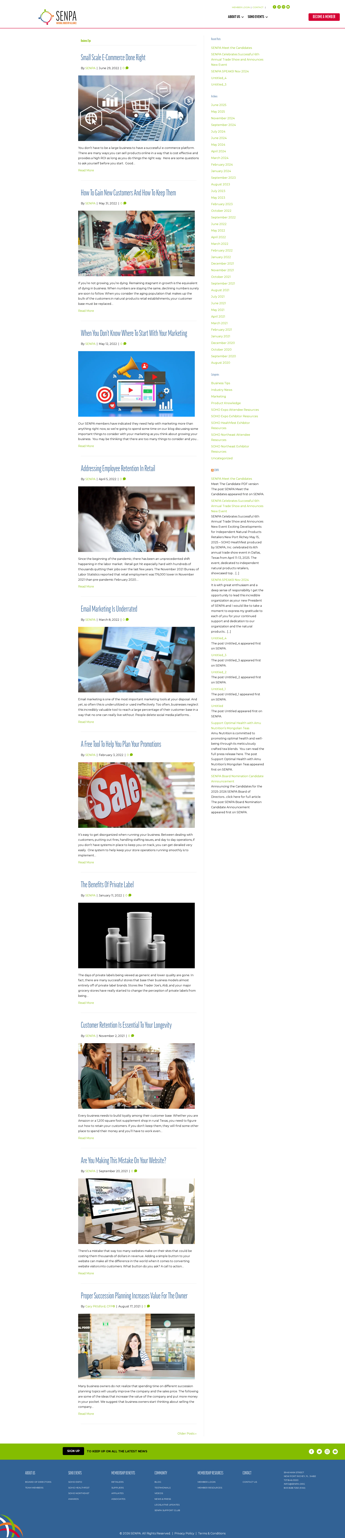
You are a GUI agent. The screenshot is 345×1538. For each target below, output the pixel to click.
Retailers (117, 1482)
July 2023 (218, 191)
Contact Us (250, 1482)
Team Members (34, 1487)
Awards (73, 1499)
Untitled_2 (219, 672)
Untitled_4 (218, 78)
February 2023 (222, 204)
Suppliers (117, 1487)
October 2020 (221, 349)
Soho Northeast (78, 1493)
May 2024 (218, 144)
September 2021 (223, 283)
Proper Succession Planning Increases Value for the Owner (134, 1296)
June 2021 (218, 303)
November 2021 (222, 270)
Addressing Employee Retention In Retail (118, 469)
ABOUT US (234, 17)
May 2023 (218, 197)
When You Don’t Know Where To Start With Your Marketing (134, 334)
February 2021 (221, 329)
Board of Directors (38, 1482)
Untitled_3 (218, 84)
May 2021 (217, 310)
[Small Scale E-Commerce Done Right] (136, 108)
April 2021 (218, 316)
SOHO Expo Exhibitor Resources (234, 416)
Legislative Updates (167, 1504)
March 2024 (219, 158)
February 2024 (222, 164)
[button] (242, 17)
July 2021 (218, 296)
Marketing (218, 396)
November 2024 (223, 118)
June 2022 (219, 224)
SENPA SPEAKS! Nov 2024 (230, 71)
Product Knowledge (226, 403)
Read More (86, 170)
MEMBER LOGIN (241, 7)
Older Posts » (187, 1433)
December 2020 (223, 343)
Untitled (217, 706)
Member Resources (210, 1487)
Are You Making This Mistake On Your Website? (123, 1161)
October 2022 (221, 210)
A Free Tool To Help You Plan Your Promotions (121, 745)
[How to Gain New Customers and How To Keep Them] (136, 243)
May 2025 (218, 111)
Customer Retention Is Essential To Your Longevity (126, 1025)
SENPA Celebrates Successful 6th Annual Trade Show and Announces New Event (237, 59)
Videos (159, 1493)
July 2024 (218, 131)
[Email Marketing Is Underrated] (136, 659)
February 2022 (222, 250)
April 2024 (218, 151)
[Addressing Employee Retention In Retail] (136, 519)
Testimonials (163, 1487)
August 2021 (220, 290)
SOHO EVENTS (256, 17)
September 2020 (223, 356)
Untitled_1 (218, 689)
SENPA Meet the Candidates (231, 48)
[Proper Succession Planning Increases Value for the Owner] (136, 1346)
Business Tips (220, 383)
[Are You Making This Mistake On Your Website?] (136, 1211)
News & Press (163, 1499)
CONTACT (258, 7)
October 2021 (221, 277)
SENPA (216, 470)
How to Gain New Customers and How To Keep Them (128, 193)
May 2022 (218, 230)
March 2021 (219, 323)
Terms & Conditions (212, 1533)
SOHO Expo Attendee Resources (235, 409)
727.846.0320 (291, 1480)
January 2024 (221, 171)
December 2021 (222, 263)
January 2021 (220, 336)
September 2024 (223, 125)
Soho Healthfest (78, 1487)
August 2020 (220, 362)
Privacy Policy (184, 1533)
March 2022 (219, 244)
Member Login (206, 1482)
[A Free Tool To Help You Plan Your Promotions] (136, 794)
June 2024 (219, 138)
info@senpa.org (294, 1484)
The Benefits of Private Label (107, 885)
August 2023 (220, 184)
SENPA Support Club (167, 1510)
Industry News (221, 390)
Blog (158, 1482)
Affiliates (117, 1493)
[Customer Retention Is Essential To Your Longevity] (136, 1075)
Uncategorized (222, 458)
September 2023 (223, 177)
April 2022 (218, 237)
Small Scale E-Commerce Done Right (113, 58)
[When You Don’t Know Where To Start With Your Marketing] (136, 383)
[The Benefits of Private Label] (136, 935)
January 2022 (221, 257)
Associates (118, 1499)
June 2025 (218, 105)
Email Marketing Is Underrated (109, 609)
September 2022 (223, 217)
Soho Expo (75, 1482)
